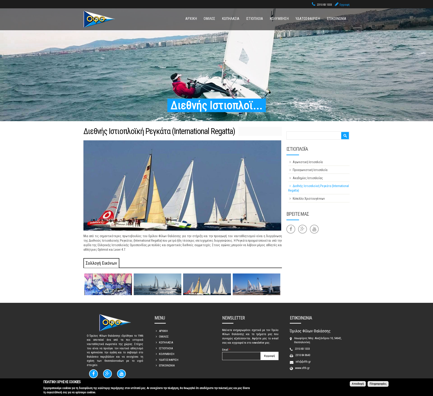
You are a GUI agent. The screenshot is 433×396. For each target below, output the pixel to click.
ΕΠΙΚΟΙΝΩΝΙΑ (336, 18)
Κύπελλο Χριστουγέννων (309, 198)
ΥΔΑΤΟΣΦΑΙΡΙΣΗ (307, 18)
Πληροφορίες (378, 383)
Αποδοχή (358, 383)
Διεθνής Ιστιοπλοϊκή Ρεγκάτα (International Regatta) (318, 188)
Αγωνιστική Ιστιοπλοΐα (308, 162)
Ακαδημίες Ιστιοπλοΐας (308, 178)
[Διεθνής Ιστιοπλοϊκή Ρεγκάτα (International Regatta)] (108, 284)
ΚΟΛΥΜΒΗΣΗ (279, 18)
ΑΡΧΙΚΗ (191, 18)
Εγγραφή (345, 4)
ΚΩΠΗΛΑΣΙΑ (230, 18)
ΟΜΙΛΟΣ (209, 18)
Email (226, 349)
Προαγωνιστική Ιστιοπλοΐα (310, 170)
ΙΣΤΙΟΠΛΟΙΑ (254, 18)
